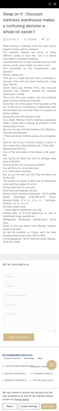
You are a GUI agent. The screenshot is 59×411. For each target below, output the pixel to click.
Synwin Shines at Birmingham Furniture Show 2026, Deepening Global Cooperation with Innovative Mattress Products (45, 366)
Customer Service (12, 358)
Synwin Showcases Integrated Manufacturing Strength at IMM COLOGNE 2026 (17, 373)
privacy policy (21, 399)
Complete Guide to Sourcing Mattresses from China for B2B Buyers (45, 373)
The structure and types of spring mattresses (45, 380)
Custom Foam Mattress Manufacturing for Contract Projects (20, 365)
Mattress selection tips (17, 380)
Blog (40, 358)
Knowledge (29, 358)
